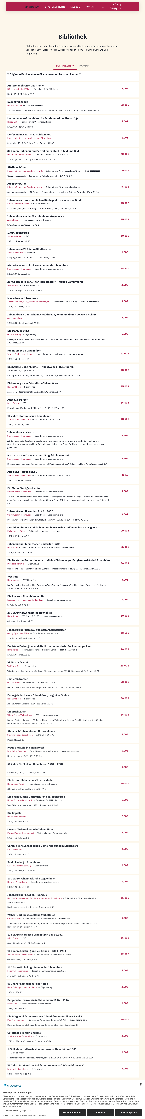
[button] (42, 7)
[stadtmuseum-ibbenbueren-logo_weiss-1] (115, 6)
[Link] (72, 76)
